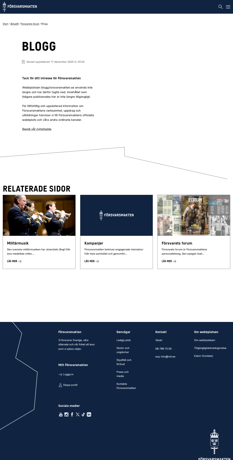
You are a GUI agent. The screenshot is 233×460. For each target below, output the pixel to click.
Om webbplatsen (204, 340)
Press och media (122, 374)
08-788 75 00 (163, 349)
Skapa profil (70, 385)
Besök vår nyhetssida (36, 129)
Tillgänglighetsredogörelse (210, 348)
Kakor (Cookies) (203, 356)
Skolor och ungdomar (122, 350)
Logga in (68, 374)
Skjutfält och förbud (123, 362)
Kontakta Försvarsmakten (126, 386)
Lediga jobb (123, 340)
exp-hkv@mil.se (165, 356)
